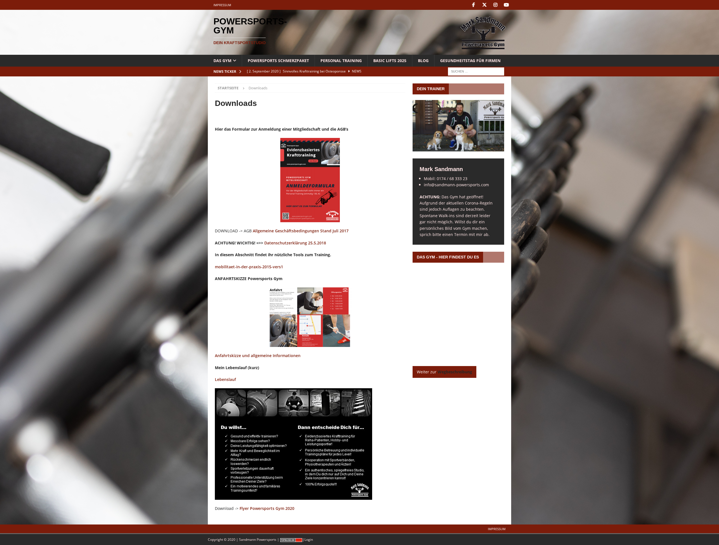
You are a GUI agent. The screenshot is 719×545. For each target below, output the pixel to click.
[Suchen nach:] (476, 71)
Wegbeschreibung (455, 371)
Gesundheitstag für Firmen (470, 60)
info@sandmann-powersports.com (456, 184)
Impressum (222, 5)
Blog (423, 60)
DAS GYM (222, 60)
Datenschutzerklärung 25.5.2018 (295, 243)
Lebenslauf (225, 379)
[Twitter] (484, 5)
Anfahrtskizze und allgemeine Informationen (258, 355)
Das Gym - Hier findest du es (448, 257)
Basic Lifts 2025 (389, 60)
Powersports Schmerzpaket (278, 60)
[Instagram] (495, 5)
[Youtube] (506, 5)
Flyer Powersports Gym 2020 (267, 508)
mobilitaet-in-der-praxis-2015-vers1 (249, 266)
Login (308, 539)
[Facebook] (473, 5)
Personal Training (341, 60)
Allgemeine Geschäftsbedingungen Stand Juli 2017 (301, 230)
